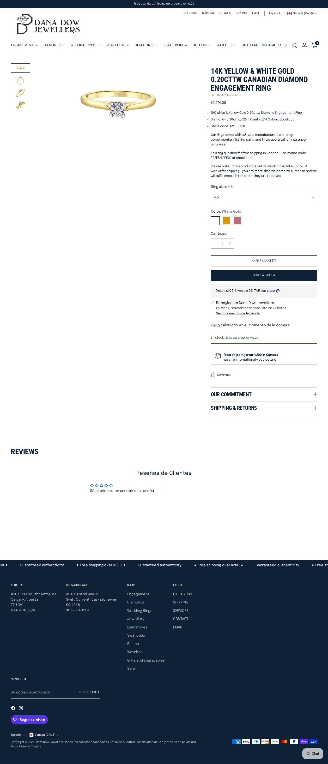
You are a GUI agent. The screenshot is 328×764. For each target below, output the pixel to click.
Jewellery (135, 619)
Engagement (138, 594)
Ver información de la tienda (238, 313)
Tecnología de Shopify (26, 746)
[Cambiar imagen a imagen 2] (20, 80)
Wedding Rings (139, 611)
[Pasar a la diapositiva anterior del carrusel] (302, 534)
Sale (131, 669)
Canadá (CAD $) (303, 13)
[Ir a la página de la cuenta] (304, 45)
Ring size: (222, 187)
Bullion (133, 644)
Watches (134, 652)
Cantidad (218, 234)
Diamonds (135, 602)
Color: (226, 212)
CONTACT (180, 619)
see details (267, 359)
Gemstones (137, 627)
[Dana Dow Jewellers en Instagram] (21, 709)
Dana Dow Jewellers (49, 742)
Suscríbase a (89, 692)
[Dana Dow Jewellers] (47, 25)
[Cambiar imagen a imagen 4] (20, 105)
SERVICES (180, 611)
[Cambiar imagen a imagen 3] (20, 92)
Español (274, 13)
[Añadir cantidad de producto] (229, 243)
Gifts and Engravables (146, 661)
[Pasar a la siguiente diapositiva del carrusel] (313, 534)
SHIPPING (180, 602)
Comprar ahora (264, 275)
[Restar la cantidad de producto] (215, 243)
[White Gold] (215, 220)
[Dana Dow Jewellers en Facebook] (14, 709)
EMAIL (177, 627)
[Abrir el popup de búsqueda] (294, 45)
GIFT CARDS (182, 594)
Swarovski (136, 636)
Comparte (224, 375)
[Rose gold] (237, 220)
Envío (215, 325)
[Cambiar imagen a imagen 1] (20, 68)
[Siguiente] (285, 45)
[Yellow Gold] (226, 220)
